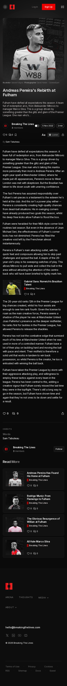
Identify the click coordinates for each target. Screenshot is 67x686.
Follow (59, 449)
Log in (35, 7)
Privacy (32, 666)
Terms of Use (12, 666)
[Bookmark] (15, 134)
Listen (55, 135)
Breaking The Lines (23, 124)
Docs (38, 670)
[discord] (25, 635)
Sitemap (22, 670)
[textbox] (33, 277)
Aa (43, 135)
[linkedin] (13, 635)
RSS (7, 670)
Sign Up (49, 7)
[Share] (63, 134)
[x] (7, 635)
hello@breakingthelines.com (22, 627)
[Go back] (5, 6)
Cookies (48, 666)
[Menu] (62, 7)
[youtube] (19, 635)
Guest (53, 670)
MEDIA (42, 597)
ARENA (9, 597)
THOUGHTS (26, 597)
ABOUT (9, 607)
